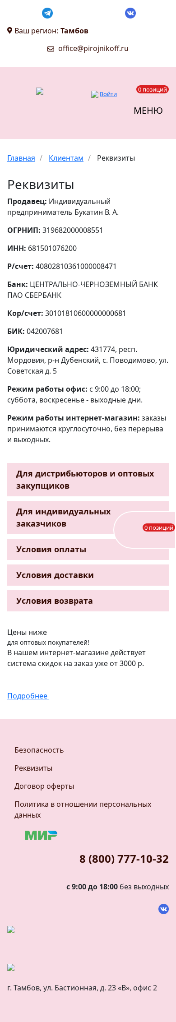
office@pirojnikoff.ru (93, 48)
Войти (108, 94)
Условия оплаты (51, 549)
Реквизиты (33, 768)
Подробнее (28, 696)
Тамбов (74, 31)
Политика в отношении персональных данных (82, 809)
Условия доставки (55, 574)
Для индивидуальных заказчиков (63, 517)
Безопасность (39, 750)
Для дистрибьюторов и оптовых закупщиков (85, 479)
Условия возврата (54, 600)
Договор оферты (44, 786)
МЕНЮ (148, 110)
